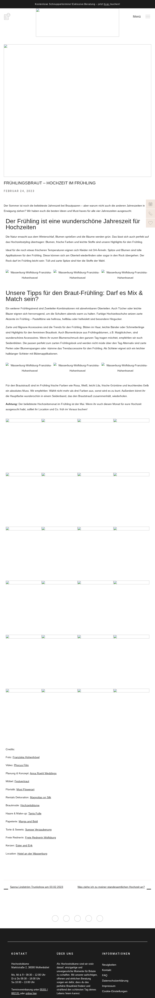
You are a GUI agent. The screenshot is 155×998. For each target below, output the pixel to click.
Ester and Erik (24, 845)
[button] (9, 275)
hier (107, 4)
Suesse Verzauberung (38, 829)
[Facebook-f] (66, 918)
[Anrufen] (150, 213)
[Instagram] (55, 918)
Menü (137, 16)
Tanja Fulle (34, 813)
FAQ (104, 975)
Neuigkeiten (109, 964)
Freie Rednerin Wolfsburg (40, 837)
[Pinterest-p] (88, 918)
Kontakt (106, 969)
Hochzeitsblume (30, 805)
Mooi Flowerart (25, 789)
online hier (31, 993)
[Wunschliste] (150, 223)
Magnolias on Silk (40, 797)
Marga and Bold (28, 821)
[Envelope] (100, 918)
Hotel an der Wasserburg (32, 853)
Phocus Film (21, 765)
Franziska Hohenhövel (26, 757)
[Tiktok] (77, 918)
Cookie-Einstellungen (114, 991)
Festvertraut (22, 781)
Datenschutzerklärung (115, 980)
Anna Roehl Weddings (43, 773)
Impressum (108, 985)
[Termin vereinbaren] (150, 204)
